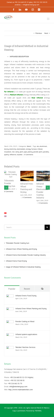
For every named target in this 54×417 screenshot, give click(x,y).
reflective (13, 154)
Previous (38, 33)
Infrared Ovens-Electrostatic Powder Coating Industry (42, 190)
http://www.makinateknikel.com (20, 389)
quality (6, 154)
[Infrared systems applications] (10, 334)
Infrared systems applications (26, 334)
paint (21, 152)
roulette (19, 154)
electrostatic (21, 149)
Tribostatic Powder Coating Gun (9, 183)
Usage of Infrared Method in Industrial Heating (23, 267)
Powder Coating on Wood (24, 321)
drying (6, 149)
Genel (29, 146)
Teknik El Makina (43, 408)
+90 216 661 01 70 (15, 383)
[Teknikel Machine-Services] (10, 347)
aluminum (43, 146)
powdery (46, 152)
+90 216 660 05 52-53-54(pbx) (21, 377)
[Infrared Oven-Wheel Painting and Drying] (10, 309)
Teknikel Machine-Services (25, 347)
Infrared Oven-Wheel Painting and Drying (27, 187)
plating (30, 152)
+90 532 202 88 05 (17, 380)
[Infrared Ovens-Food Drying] (10, 296)
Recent (27, 288)
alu (38, 146)
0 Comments (28, 154)
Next (46, 33)
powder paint (37, 152)
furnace (34, 149)
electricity (12, 149)
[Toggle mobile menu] (48, 18)
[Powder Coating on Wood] (10, 322)
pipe (25, 152)
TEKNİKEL (38, 411)
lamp (17, 152)
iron (13, 152)
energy (28, 149)
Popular (11, 288)
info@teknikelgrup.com (31, 5)
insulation (7, 152)
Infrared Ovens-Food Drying (16, 261)
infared (39, 149)
